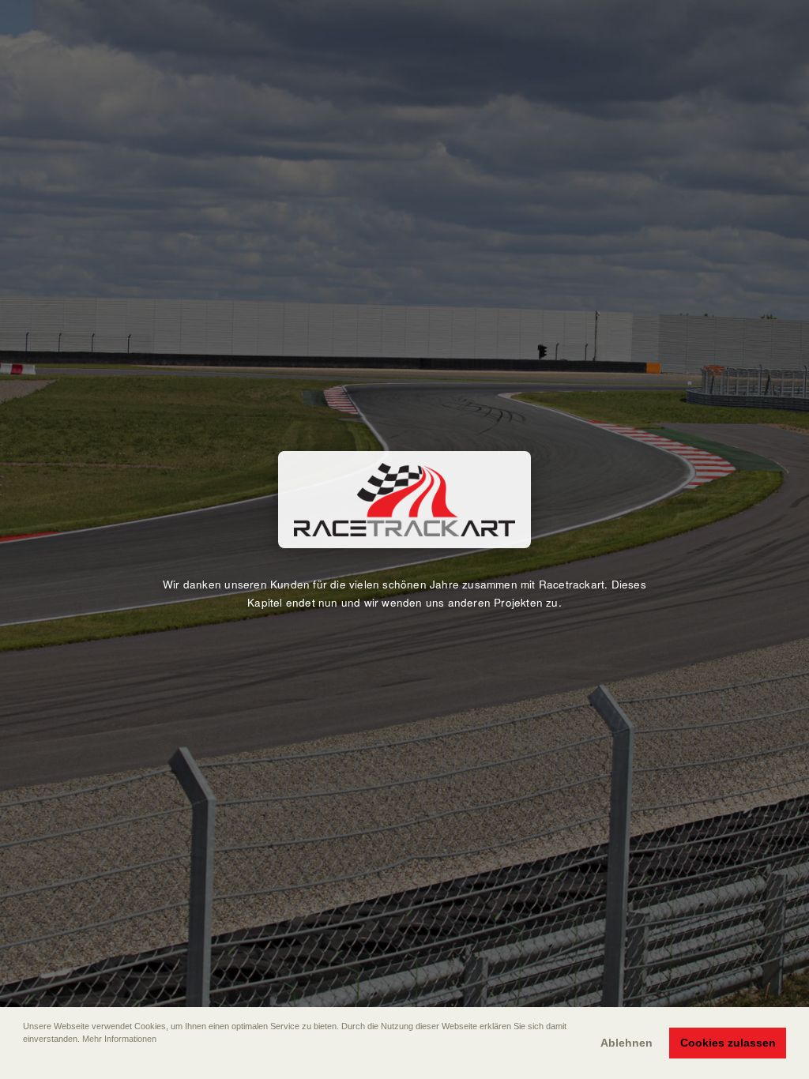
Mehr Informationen (119, 1038)
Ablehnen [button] (626, 1042)
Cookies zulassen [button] (728, 1042)
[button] (24, 1060)
